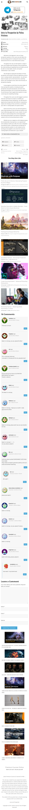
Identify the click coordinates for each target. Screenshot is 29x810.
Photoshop (17, 186)
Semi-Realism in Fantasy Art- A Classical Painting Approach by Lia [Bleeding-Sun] (14, 646)
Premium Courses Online (14, 767)
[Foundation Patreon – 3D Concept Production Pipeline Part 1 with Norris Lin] (14, 240)
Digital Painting (17, 233)
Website (3, 620)
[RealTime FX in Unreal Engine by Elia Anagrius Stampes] (14, 654)
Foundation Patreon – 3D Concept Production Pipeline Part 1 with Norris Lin (13, 258)
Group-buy (5, 186)
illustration (8, 137)
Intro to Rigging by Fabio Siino (8, 726)
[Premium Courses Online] (14, 1)
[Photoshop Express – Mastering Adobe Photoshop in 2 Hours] (14, 289)
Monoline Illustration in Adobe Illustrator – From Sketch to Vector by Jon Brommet (14, 207)
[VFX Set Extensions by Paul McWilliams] (14, 734)
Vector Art (7, 211)
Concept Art (11, 233)
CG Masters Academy (15, 39)
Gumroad (19, 261)
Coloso (17, 184)
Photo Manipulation (16, 285)
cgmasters (3, 137)
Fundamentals (14, 261)
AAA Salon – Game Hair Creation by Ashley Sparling (12, 675)
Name (3, 606)
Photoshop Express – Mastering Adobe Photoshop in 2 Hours (11, 307)
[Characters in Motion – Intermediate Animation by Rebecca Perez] (14, 700)
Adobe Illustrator (14, 210)
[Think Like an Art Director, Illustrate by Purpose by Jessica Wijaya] (14, 163)
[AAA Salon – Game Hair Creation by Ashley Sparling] (14, 667)
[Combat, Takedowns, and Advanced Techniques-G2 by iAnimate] (14, 750)
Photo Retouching (23, 285)
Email (3, 613)
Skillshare (3, 211)
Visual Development (24, 186)
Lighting (13, 186)
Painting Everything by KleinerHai (10, 232)
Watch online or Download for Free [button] (12, 134)
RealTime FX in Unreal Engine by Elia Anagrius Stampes (13, 660)
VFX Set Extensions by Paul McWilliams (10, 742)
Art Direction (13, 184)
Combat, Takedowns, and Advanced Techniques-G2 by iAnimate (13, 758)
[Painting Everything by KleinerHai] (14, 214)
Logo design (24, 210)
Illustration (24, 39)
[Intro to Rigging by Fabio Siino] (14, 718)
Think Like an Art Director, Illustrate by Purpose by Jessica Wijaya (14, 691)
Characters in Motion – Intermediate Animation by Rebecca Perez (14, 709)
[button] (1, 2)
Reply (25, 328)
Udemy (18, 310)
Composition (21, 184)
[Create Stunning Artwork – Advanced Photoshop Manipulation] (14, 263)
